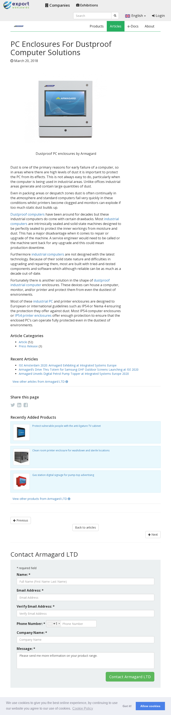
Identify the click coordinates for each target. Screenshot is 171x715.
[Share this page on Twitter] (12, 404)
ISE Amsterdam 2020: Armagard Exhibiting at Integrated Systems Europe (68, 365)
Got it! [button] (127, 706)
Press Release (29, 346)
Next (154, 534)
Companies (59, 5)
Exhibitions (88, 5)
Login (160, 15)
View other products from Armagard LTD (40, 499)
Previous (22, 520)
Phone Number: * (31, 623)
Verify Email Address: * (36, 606)
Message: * (26, 648)
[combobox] (53, 623)
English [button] (137, 15)
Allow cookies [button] (150, 706)
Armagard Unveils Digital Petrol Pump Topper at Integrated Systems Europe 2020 (74, 374)
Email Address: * (30, 590)
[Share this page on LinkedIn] (19, 404)
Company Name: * (32, 632)
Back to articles (85, 527)
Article (23, 342)
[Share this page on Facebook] (26, 404)
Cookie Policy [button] (82, 708)
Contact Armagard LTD (130, 676)
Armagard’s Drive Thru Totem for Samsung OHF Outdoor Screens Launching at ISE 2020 (78, 369)
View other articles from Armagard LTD (39, 382)
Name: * (23, 574)
